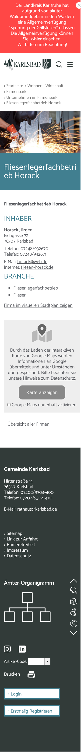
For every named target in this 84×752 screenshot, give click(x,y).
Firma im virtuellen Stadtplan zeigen (38, 305)
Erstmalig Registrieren (31, 711)
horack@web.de (32, 262)
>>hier (36, 39)
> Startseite (13, 86)
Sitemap (14, 533)
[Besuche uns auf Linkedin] (22, 649)
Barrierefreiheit (21, 545)
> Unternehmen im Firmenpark (30, 98)
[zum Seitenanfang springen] (74, 578)
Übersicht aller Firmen (28, 424)
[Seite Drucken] (27, 674)
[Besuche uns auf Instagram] (7, 649)
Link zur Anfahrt (22, 539)
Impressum (17, 550)
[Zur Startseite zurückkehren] (27, 60)
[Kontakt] (74, 622)
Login (16, 694)
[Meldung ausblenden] (78, 6)
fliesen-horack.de (37, 267)
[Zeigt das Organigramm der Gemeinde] (27, 621)
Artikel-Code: (16, 661)
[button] (70, 64)
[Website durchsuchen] (59, 65)
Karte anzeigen (42, 392)
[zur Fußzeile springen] (74, 632)
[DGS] (74, 611)
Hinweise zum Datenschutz (49, 378)
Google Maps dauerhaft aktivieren (43, 405)
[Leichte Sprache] (74, 600)
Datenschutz (19, 556)
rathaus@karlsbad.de (37, 509)
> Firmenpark (15, 92)
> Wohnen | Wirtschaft (44, 86)
